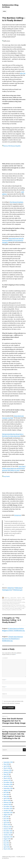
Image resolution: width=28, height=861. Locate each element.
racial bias (13, 609)
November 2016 (8, 784)
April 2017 (6, 776)
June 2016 (6, 794)
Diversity (4, 603)
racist (17, 609)
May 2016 (6, 796)
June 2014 (6, 843)
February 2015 (7, 826)
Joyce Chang (22, 606)
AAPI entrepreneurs (12, 599)
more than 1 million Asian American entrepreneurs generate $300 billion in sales (13, 468)
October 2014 (7, 834)
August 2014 (7, 839)
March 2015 (7, 824)
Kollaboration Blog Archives (8, 856)
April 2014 (6, 847)
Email (4, 686)
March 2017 (7, 778)
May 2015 (6, 820)
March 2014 (7, 849)
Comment (5, 658)
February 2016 (7, 802)
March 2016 (7, 800)
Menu (4, 11)
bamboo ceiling (21, 602)
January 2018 (7, 772)
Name (4, 679)
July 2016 (6, 792)
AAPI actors (4, 599)
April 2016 (6, 798)
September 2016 (8, 788)
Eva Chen (13, 605)
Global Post (10, 588)
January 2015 (7, 828)
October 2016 (7, 786)
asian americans (13, 602)
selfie (20, 609)
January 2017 (7, 780)
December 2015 (8, 806)
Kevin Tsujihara (5, 608)
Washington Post (7, 590)
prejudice (8, 609)
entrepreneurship (6, 605)
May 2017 (6, 774)
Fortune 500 (18, 605)
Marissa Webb (17, 608)
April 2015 (6, 822)
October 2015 (7, 810)
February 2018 (8, 770)
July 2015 (6, 816)
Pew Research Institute (16, 202)
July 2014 (6, 841)
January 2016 (7, 804)
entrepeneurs (16, 603)
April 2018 (6, 766)
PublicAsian (18, 588)
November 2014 (8, 832)
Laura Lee (11, 608)
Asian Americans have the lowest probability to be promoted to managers (13, 240)
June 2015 (6, 818)
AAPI (23, 597)
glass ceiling (11, 606)
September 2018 (8, 762)
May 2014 (6, 845)
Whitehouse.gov (17, 590)
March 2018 (7, 768)
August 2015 (7, 814)
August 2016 (7, 790)
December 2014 (8, 830)
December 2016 (8, 782)
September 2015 (8, 812)
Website (4, 693)
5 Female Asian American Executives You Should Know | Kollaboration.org (12, 638)
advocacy (20, 599)
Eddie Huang (10, 603)
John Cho (22, 73)
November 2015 (8, 808)
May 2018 (6, 764)
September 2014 (8, 837)
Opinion (19, 597)
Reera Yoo (6, 597)
